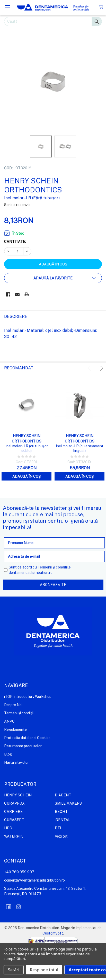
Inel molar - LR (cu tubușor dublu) (26, 448)
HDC (8, 828)
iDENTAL (62, 820)
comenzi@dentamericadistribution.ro (34, 880)
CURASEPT (14, 820)
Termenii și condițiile (54, 567)
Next (100, 368)
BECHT (61, 812)
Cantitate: (15, 241)
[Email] (17, 294)
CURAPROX (14, 803)
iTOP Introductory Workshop (27, 697)
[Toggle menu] (7, 7)
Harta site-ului (16, 762)
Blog (8, 754)
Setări (13, 970)
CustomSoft (52, 933)
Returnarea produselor (23, 746)
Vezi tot (61, 836)
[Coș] (101, 7)
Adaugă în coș (26, 476)
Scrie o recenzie (17, 205)
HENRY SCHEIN (18, 795)
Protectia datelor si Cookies (27, 738)
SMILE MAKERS (68, 803)
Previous (90, 368)
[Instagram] (18, 906)
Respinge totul (44, 970)
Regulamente (15, 729)
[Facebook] (8, 294)
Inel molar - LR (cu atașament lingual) (79, 448)
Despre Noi (13, 705)
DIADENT (63, 795)
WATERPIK (13, 836)
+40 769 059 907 (19, 872)
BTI (58, 828)
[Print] (27, 294)
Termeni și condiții (18, 713)
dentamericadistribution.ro (30, 573)
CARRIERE (13, 812)
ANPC (9, 721)
